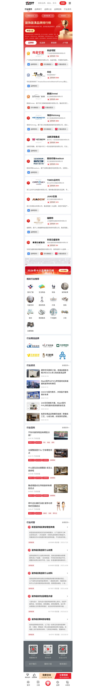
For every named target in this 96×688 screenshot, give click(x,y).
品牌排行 (38, 9)
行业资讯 (67, 9)
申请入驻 (30, 31)
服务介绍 (48, 664)
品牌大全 (48, 9)
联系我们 (63, 664)
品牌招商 (57, 9)
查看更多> (65, 365)
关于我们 (32, 664)
